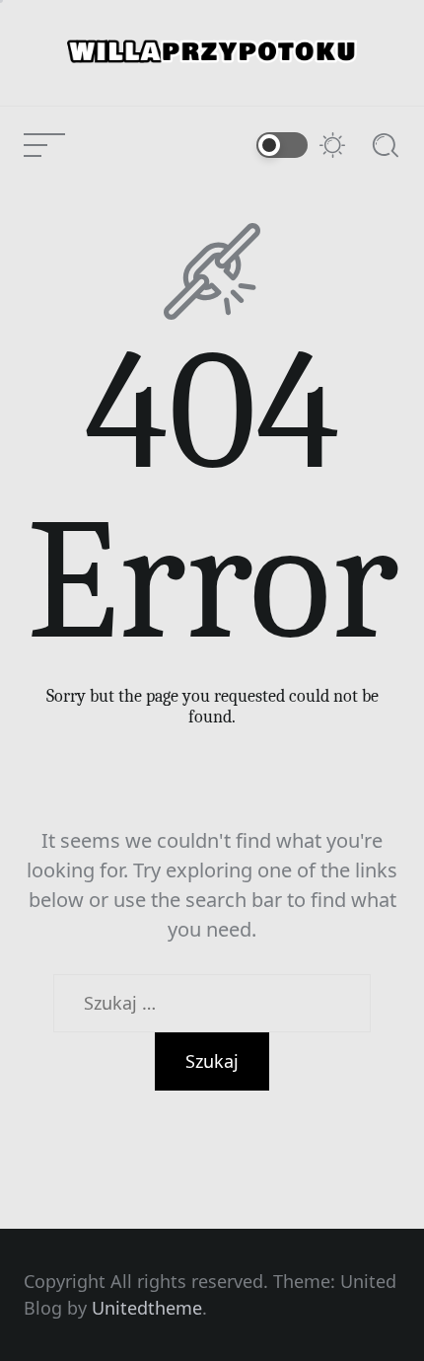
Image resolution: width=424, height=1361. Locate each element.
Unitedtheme (147, 1308)
